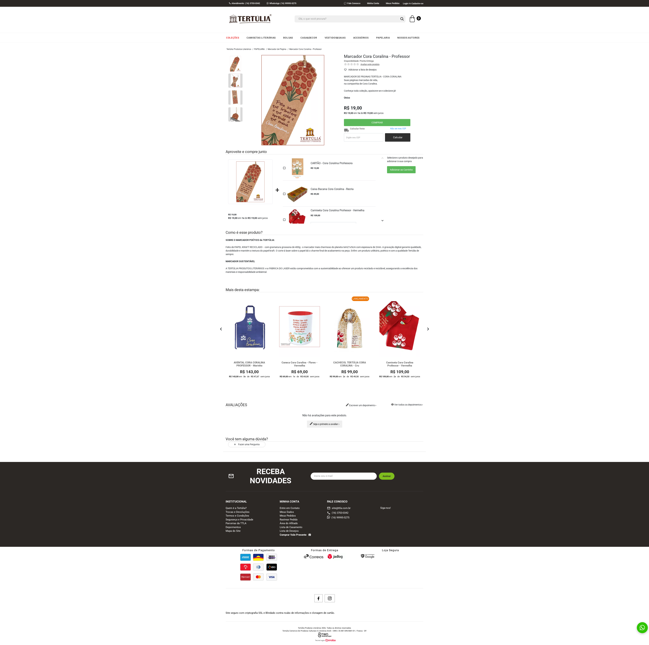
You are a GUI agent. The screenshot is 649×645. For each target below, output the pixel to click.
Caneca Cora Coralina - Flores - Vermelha (249, 364)
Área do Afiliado (289, 523)
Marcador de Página (277, 49)
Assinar (387, 476)
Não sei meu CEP (398, 128)
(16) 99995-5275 (282, 3)
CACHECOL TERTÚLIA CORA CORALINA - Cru (299, 364)
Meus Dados (287, 511)
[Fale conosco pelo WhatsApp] (642, 627)
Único (347, 97)
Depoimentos (233, 527)
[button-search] (402, 19)
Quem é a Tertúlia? (236, 508)
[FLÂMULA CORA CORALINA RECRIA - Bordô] (399, 326)
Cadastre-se (417, 3)
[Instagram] (330, 598)
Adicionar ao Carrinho (401, 169)
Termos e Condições (237, 515)
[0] (412, 19)
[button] (221, 329)
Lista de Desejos (289, 530)
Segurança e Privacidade (239, 519)
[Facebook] (318, 598)
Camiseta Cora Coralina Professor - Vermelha (349, 364)
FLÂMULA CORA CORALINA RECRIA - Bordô (400, 364)
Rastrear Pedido (289, 519)
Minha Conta (373, 3)
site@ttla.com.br (339, 508)
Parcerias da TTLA (236, 523)
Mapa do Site (233, 530)
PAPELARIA (259, 49)
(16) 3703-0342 (340, 512)
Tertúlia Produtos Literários (238, 49)
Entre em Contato (290, 508)
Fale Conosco (353, 3)
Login (405, 3)
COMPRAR (377, 122)
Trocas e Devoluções (237, 511)
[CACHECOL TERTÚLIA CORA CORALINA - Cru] (299, 326)
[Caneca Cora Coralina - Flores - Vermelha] (249, 326)
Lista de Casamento (291, 527)
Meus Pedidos (393, 3)
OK (397, 137)
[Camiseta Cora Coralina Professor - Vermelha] (349, 326)
